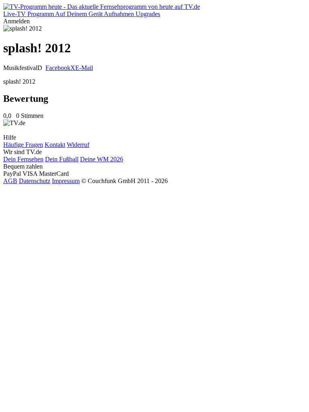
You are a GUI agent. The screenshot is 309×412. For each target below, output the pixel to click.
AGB (10, 180)
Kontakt (55, 144)
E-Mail (84, 67)
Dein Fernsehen (23, 159)
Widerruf (78, 144)
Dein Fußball (61, 159)
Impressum (66, 180)
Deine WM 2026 (101, 159)
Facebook (57, 67)
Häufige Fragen (23, 144)
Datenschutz (34, 180)
